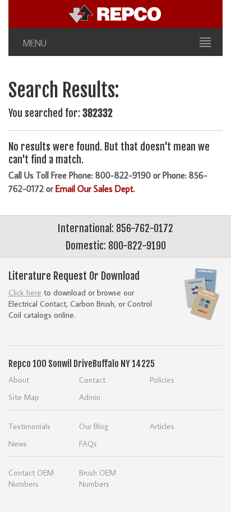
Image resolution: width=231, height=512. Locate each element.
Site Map (23, 397)
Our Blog (94, 426)
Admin (89, 397)
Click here (24, 292)
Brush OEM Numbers (97, 478)
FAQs (88, 443)
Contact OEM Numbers (31, 478)
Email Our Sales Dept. (95, 188)
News (17, 443)
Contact (92, 379)
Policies (162, 379)
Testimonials (29, 426)
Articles (162, 426)
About (18, 379)
